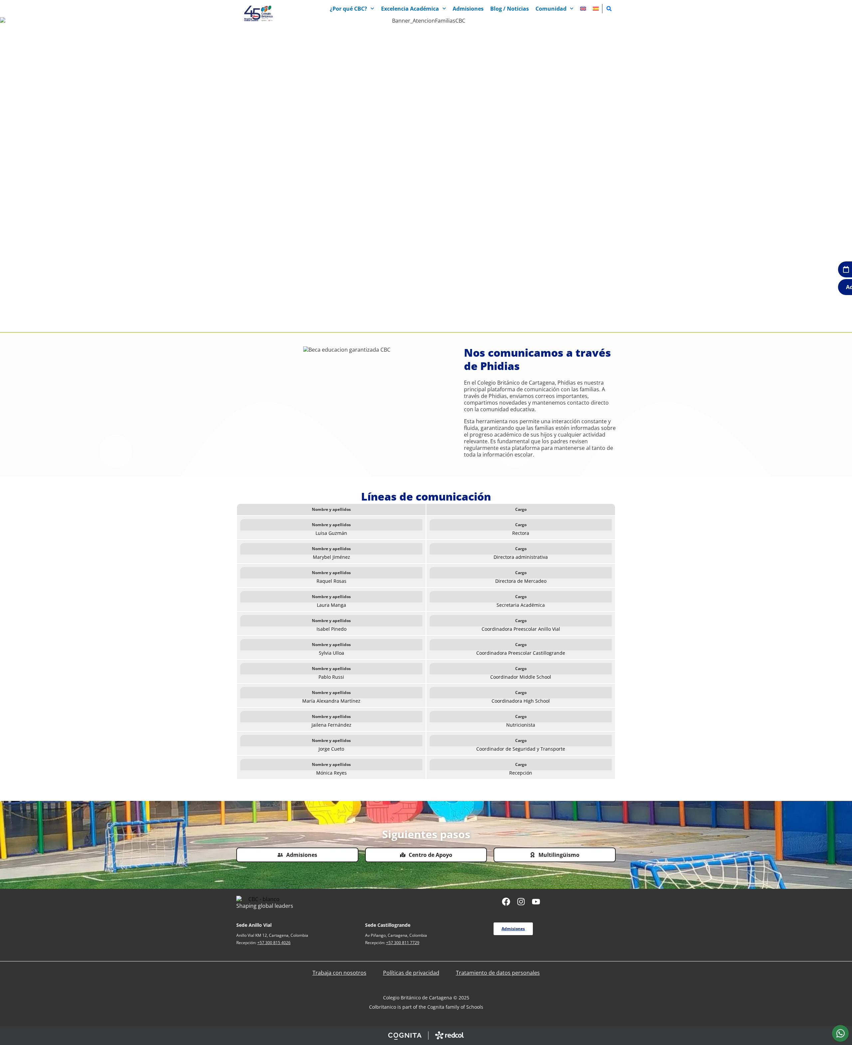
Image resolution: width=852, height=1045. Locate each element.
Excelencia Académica (410, 8)
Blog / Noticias (509, 8)
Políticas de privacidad (411, 972)
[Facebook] (506, 901)
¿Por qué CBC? (348, 8)
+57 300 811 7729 (402, 942)
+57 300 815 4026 (274, 942)
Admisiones (468, 8)
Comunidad (550, 8)
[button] (609, 8)
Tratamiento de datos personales (498, 972)
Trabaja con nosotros (339, 972)
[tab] (840, 1033)
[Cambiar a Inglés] (583, 8)
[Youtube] (536, 901)
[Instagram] (521, 901)
